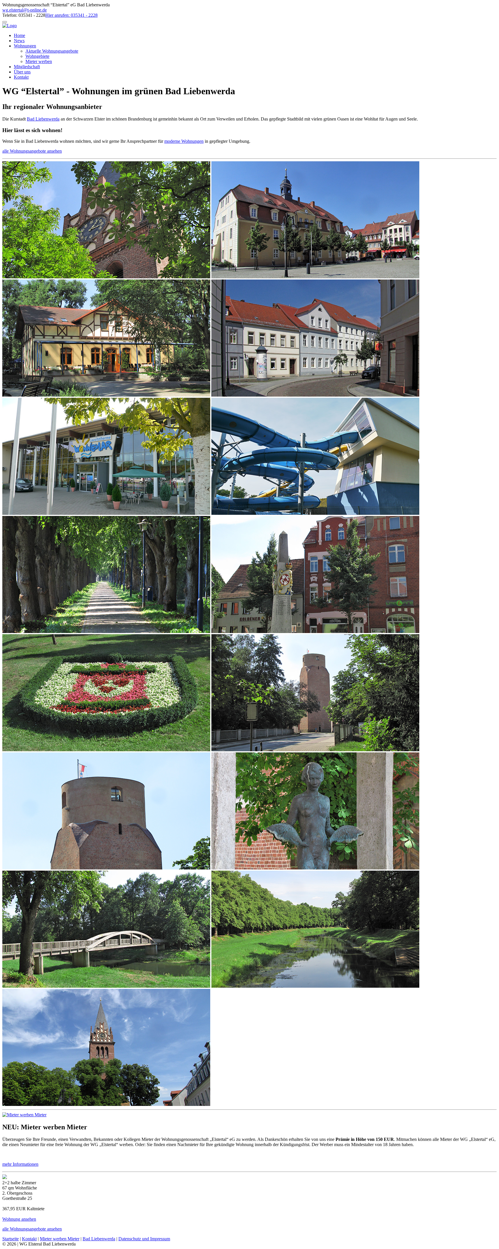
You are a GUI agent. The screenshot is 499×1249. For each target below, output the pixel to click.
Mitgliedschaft (27, 66)
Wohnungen (25, 45)
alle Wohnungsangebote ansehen (32, 151)
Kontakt (21, 77)
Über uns (22, 71)
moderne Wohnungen (184, 141)
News (19, 40)
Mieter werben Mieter (59, 1238)
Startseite (10, 1238)
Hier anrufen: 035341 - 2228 (71, 15)
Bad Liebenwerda (43, 118)
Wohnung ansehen (19, 1219)
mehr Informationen (20, 1164)
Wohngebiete (37, 56)
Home (19, 35)
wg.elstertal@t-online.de (24, 10)
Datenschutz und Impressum (144, 1238)
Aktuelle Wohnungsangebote (51, 51)
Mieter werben (38, 61)
